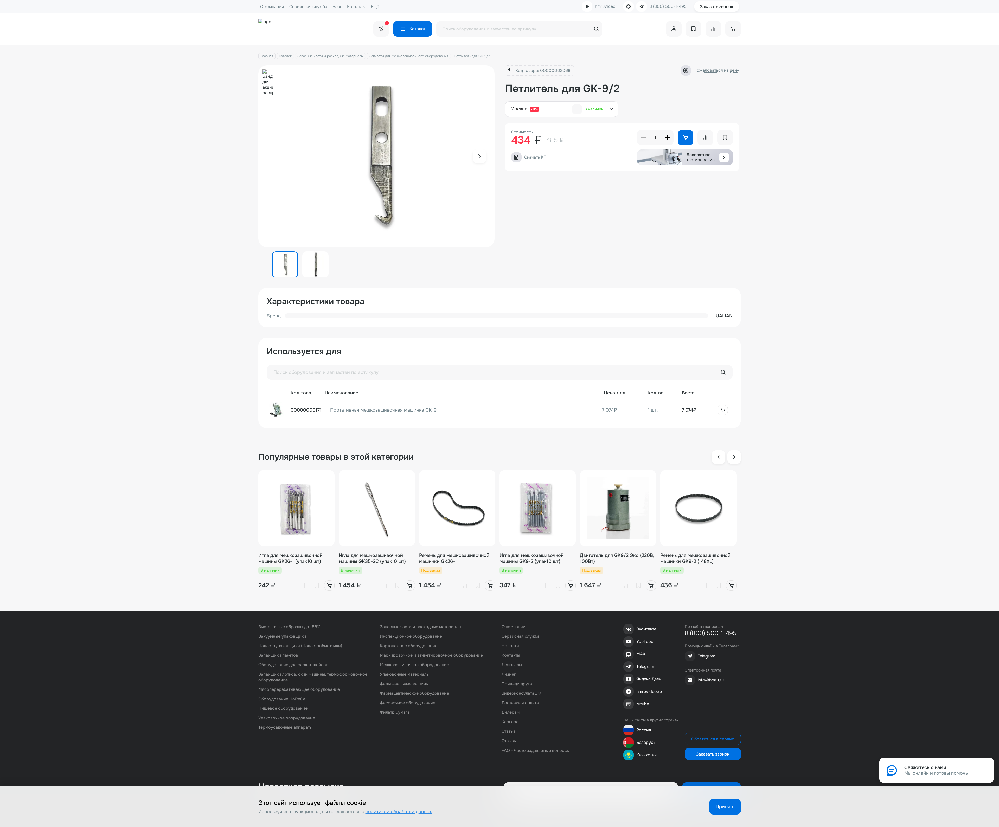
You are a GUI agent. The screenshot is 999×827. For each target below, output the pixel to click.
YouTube (644, 641)
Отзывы (509, 741)
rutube (642, 704)
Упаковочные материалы (405, 674)
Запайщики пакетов (278, 655)
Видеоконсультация (522, 693)
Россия (643, 730)
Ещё (375, 6)
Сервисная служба (308, 6)
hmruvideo (605, 6)
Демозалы (512, 664)
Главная (267, 56)
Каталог (285, 56)
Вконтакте (646, 629)
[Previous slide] (718, 457)
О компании (272, 6)
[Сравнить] (304, 585)
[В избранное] (317, 585)
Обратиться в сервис (712, 739)
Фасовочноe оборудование (407, 703)
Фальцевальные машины (404, 684)
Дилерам (511, 712)
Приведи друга (517, 684)
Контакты (356, 6)
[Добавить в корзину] (723, 410)
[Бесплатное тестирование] (724, 157)
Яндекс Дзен (648, 679)
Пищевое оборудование (283, 708)
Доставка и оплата (520, 703)
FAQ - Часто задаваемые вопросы (536, 750)
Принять (725, 807)
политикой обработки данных (399, 812)
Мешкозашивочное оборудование (414, 664)
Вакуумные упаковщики (282, 636)
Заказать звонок (716, 6)
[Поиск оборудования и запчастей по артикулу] (723, 372)
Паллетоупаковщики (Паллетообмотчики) (300, 645)
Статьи (508, 731)
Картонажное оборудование (408, 645)
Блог (337, 6)
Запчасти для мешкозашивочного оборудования (409, 56)
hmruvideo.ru (649, 691)
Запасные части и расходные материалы (330, 56)
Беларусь (645, 742)
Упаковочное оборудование (286, 718)
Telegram (645, 666)
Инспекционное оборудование (411, 636)
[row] (500, 410)
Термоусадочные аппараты (285, 727)
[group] (376, 156)
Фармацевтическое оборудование (414, 693)
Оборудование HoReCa (281, 699)
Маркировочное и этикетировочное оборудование (431, 655)
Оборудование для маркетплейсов (293, 664)
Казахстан (646, 755)
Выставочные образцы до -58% (289, 626)
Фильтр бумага (395, 712)
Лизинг (509, 674)
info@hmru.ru (711, 680)
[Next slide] (479, 156)
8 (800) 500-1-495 (668, 6)
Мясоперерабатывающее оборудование (299, 689)
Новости (510, 645)
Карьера (510, 722)
